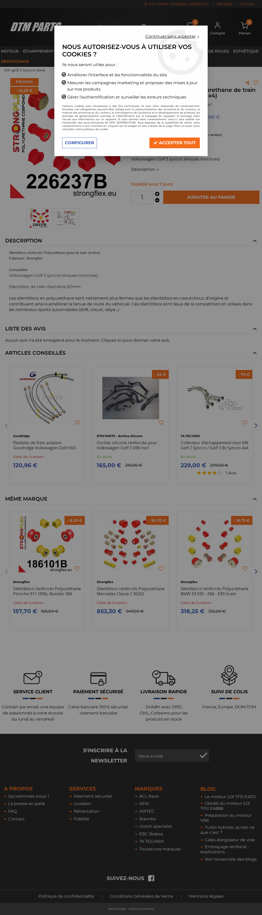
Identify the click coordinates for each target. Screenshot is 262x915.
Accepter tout (177, 142)
